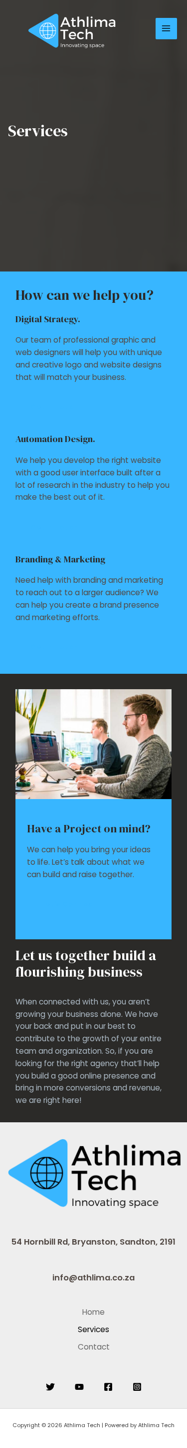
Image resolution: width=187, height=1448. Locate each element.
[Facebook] (108, 1386)
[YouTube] (79, 1386)
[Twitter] (50, 1386)
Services (93, 1329)
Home (93, 1312)
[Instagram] (137, 1386)
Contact (94, 1347)
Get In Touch (54, 407)
